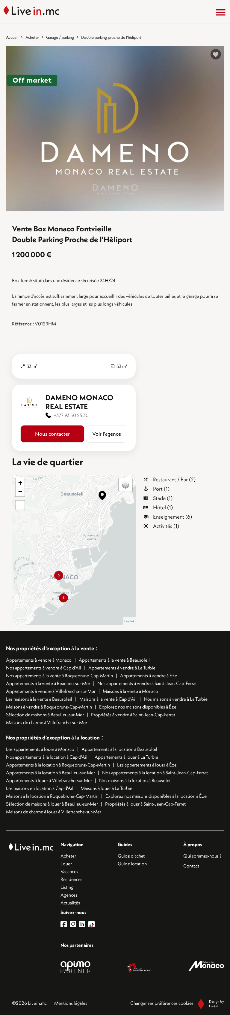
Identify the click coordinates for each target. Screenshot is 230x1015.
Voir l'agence (106, 433)
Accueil (12, 37)
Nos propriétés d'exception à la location (53, 737)
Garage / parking (60, 37)
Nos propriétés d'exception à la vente (50, 648)
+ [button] (20, 482)
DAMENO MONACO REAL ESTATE (80, 402)
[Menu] (220, 12)
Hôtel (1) (163, 507)
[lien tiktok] (91, 924)
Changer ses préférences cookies (161, 1003)
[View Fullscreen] (20, 505)
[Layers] (125, 485)
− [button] (20, 491)
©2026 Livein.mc (29, 1003)
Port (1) (161, 488)
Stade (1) (162, 498)
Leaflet (129, 621)
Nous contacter (52, 433)
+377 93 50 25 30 (71, 415)
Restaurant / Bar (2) (174, 479)
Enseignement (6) (172, 516)
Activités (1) (166, 526)
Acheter (32, 37)
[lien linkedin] (83, 924)
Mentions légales (70, 1003)
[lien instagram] (74, 924)
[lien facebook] (65, 924)
